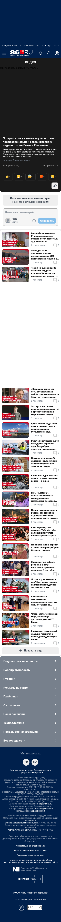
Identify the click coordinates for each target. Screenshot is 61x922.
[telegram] (26, 762)
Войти (15, 222)
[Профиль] (57, 53)
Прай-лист (10, 696)
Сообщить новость (16, 670)
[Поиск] (41, 53)
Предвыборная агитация (20, 731)
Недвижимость (11, 45)
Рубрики (9, 678)
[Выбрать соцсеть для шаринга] (55, 186)
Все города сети (14, 740)
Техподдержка (13, 723)
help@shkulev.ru (37, 811)
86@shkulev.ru (45, 804)
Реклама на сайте (15, 687)
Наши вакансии (14, 714)
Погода (46, 45)
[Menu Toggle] (4, 53)
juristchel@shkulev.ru (43, 808)
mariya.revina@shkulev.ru (20, 830)
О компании (11, 705)
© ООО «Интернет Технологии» (30, 899)
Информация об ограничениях (30, 846)
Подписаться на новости (20, 661)
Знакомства (31, 45)
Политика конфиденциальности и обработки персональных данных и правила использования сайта (31, 861)
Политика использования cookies (30, 850)
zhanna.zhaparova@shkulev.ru (19, 823)
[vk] (35, 762)
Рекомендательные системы (30, 855)
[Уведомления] (49, 53)
